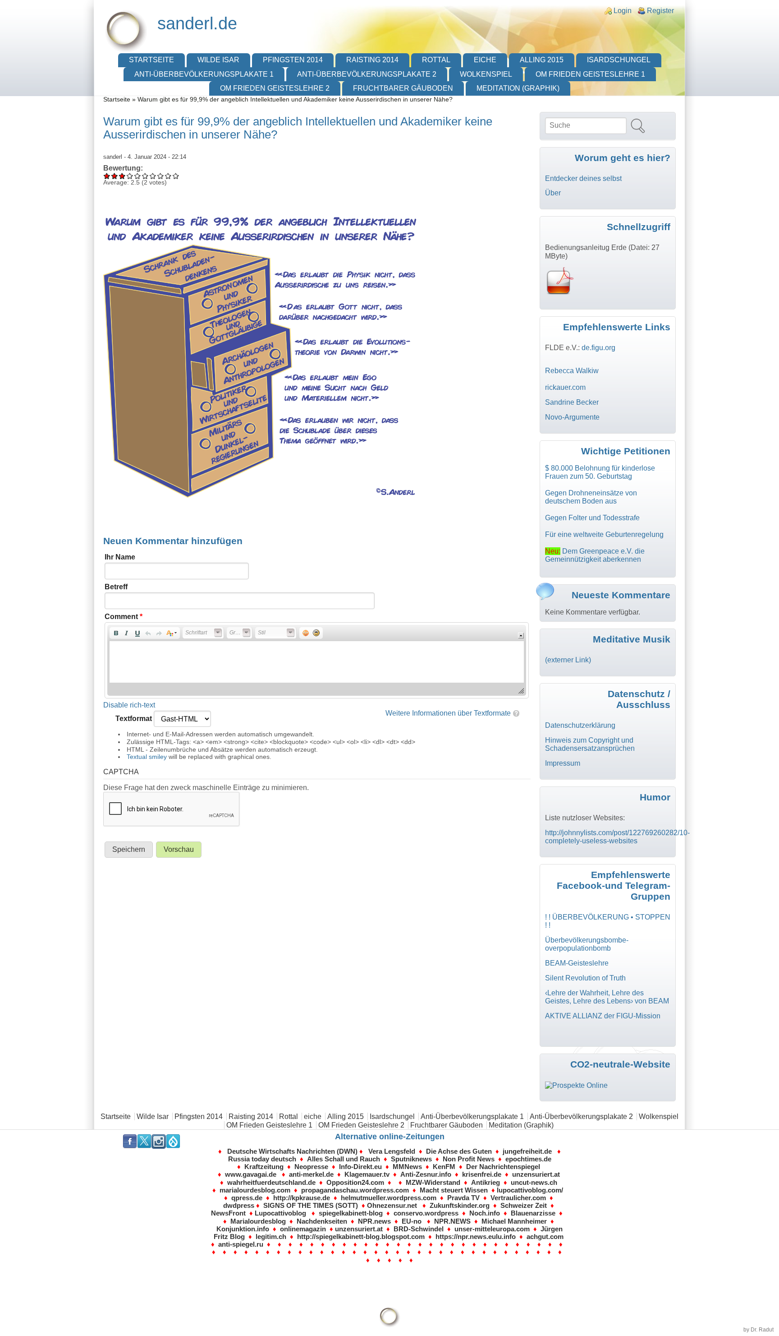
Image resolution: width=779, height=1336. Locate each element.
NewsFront (228, 1213)
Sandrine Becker (572, 402)
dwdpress (238, 1205)
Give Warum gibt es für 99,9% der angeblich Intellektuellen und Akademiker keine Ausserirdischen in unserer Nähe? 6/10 (145, 175)
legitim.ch (271, 1236)
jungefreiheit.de (528, 1151)
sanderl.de (197, 23)
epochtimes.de (528, 1159)
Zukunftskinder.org (460, 1205)
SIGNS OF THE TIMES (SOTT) (310, 1205)
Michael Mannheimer (514, 1221)
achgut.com (545, 1236)
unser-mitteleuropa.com (492, 1229)
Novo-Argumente (572, 417)
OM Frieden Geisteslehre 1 (590, 74)
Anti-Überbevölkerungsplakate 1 (204, 74)
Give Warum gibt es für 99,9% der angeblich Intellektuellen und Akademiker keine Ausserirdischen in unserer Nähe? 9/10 (168, 175)
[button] (115, 633)
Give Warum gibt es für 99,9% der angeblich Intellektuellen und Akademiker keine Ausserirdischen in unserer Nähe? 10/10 (176, 175)
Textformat (134, 718)
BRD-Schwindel (419, 1229)
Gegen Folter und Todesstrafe (592, 518)
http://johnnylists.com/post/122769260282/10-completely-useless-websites (617, 837)
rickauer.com (565, 387)
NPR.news (374, 1221)
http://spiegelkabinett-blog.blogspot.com (361, 1236)
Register (660, 10)
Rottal (436, 60)
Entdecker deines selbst (583, 178)
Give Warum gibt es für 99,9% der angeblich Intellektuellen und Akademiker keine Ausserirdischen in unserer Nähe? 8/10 (161, 175)
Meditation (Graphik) (518, 88)
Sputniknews (411, 1159)
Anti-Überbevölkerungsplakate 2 (366, 74)
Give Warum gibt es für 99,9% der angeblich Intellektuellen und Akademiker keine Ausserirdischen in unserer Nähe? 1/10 (107, 175)
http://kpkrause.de (301, 1198)
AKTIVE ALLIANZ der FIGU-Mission (602, 1016)
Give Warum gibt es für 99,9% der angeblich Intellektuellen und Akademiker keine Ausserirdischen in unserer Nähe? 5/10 (138, 175)
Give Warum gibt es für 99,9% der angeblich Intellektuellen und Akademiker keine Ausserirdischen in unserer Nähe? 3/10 (122, 175)
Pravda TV (465, 1198)
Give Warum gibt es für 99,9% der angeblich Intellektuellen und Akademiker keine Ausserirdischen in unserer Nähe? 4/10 (130, 175)
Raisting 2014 (372, 60)
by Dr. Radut (758, 1330)
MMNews (407, 1166)
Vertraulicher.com (518, 1198)
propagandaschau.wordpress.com (355, 1190)
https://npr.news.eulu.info (475, 1236)
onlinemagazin (303, 1229)
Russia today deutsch (262, 1159)
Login (623, 10)
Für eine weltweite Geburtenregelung (604, 534)
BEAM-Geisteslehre (577, 963)
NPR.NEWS (452, 1221)
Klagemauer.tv (367, 1174)
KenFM (444, 1166)
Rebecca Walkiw (572, 370)
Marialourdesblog (258, 1221)
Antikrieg (485, 1182)
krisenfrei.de (481, 1174)
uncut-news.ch (534, 1182)
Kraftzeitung (264, 1166)
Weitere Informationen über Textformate (448, 713)
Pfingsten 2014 (293, 60)
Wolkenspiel (486, 74)
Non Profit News (469, 1159)
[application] (317, 660)
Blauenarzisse (533, 1213)
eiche (485, 60)
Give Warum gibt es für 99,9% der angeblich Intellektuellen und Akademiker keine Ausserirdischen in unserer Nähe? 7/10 (153, 175)
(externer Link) (568, 660)
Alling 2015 (542, 60)
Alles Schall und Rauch (343, 1159)
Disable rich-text (129, 705)
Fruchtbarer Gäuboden (403, 88)
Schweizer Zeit (523, 1205)
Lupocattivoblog (280, 1213)
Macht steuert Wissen (454, 1190)
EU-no (412, 1221)
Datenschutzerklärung (580, 725)
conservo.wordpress (426, 1213)
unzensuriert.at (536, 1174)
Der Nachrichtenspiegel (503, 1166)
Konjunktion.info (242, 1229)
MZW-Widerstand (433, 1182)
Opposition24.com (355, 1182)
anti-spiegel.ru (240, 1244)
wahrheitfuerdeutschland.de (271, 1182)
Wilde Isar (218, 60)
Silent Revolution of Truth (585, 978)
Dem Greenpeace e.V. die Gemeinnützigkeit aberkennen (595, 555)
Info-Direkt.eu (360, 1166)
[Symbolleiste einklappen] (521, 635)
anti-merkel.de (311, 1174)
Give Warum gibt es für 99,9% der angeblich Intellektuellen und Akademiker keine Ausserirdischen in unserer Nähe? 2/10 (115, 175)
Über (553, 193)
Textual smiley (147, 756)
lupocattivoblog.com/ (530, 1190)
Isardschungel (619, 60)
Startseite (151, 60)
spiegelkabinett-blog (351, 1213)
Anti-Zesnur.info (425, 1174)
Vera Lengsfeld (391, 1151)
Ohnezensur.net (392, 1205)
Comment (123, 616)
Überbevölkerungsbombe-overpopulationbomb (586, 944)
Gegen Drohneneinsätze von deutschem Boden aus (591, 497)
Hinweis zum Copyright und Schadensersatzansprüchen (590, 744)
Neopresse (311, 1166)
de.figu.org (598, 347)
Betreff (116, 587)
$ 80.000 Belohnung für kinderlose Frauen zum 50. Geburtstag (600, 472)
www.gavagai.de (251, 1174)
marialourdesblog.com (255, 1190)
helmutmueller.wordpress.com (388, 1198)
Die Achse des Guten (459, 1151)
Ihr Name (120, 557)
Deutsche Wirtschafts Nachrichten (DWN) (292, 1151)
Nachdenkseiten (322, 1221)
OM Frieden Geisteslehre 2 (275, 88)
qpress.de (245, 1198)
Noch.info (484, 1213)
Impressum (562, 763)
